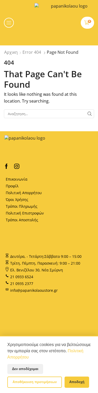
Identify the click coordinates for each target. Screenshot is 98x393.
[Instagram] (16, 166)
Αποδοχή (76, 382)
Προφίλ (12, 185)
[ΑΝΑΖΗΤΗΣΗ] (89, 113)
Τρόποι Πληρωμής (21, 206)
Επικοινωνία (16, 179)
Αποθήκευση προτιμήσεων (35, 382)
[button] (9, 23)
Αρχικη (11, 52)
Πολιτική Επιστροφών (25, 213)
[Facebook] (6, 166)
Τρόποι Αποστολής (22, 219)
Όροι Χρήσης (17, 199)
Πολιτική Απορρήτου (24, 192)
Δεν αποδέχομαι (25, 369)
